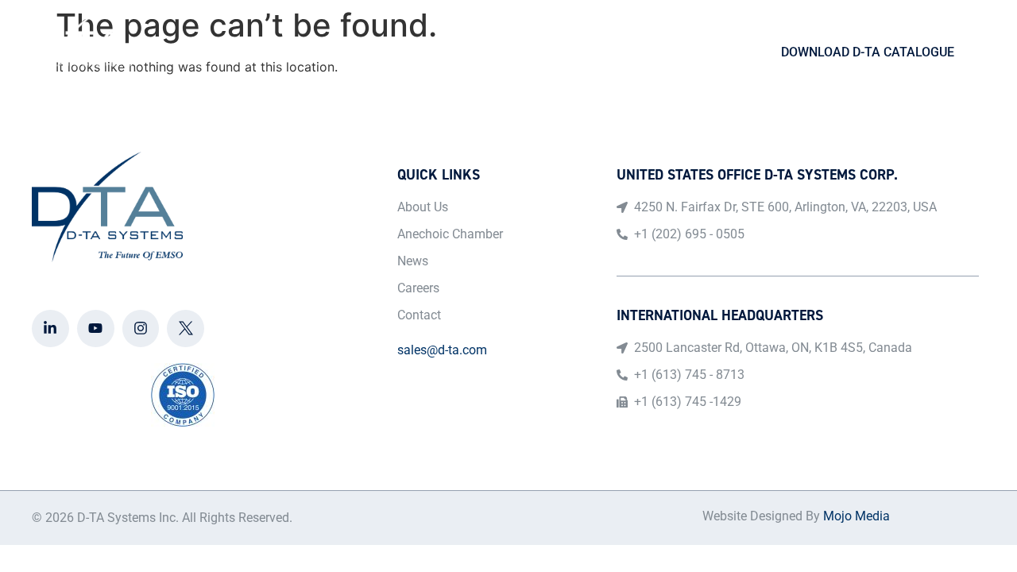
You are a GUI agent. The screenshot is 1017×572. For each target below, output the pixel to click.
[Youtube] (95, 328)
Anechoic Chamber (509, 52)
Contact (697, 52)
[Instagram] (141, 328)
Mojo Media (856, 516)
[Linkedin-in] (50, 328)
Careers (619, 52)
